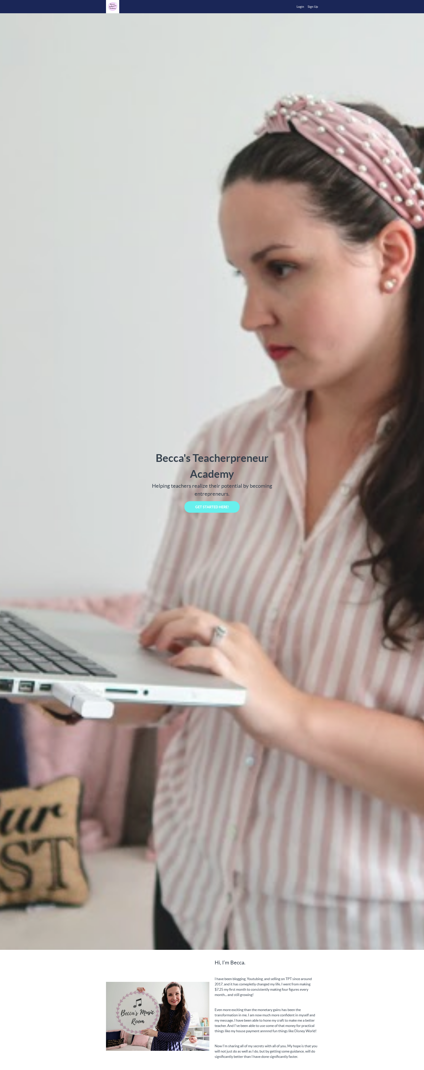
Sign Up (313, 6)
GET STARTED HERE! (212, 507)
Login (300, 6)
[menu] (305, 6)
